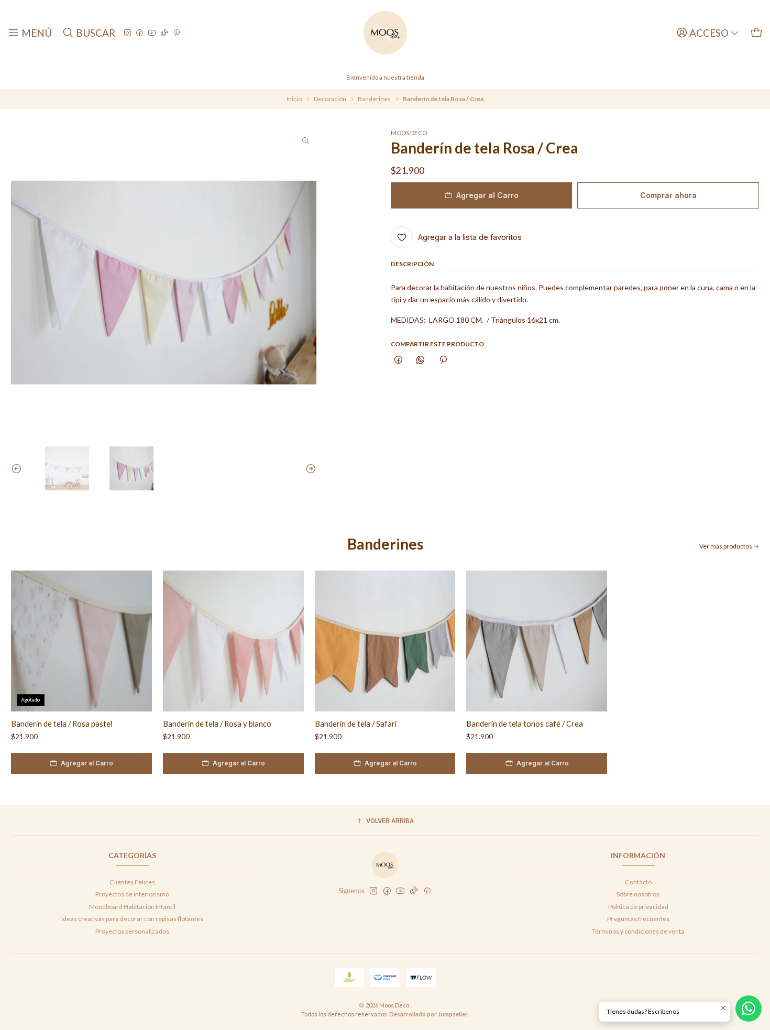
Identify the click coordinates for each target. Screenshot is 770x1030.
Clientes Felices (132, 882)
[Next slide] (308, 468)
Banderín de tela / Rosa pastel (61, 723)
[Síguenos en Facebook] (140, 33)
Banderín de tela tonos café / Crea (524, 723)
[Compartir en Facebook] (398, 361)
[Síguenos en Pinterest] (176, 33)
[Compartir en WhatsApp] (420, 361)
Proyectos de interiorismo (132, 894)
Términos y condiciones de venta (638, 931)
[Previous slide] (19, 468)
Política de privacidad (638, 907)
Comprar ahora (668, 195)
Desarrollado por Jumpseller (428, 1014)
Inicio (294, 99)
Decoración (330, 99)
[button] (385, 821)
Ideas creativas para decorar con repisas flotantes (132, 919)
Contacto (638, 882)
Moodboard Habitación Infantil (132, 907)
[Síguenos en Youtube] (152, 33)
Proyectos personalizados (132, 931)
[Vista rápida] (135, 641)
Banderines (374, 99)
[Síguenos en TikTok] (164, 33)
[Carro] (756, 32)
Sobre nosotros (638, 894)
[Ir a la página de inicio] (385, 32)
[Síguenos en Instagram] (127, 33)
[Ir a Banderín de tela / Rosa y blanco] (233, 641)
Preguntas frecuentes (638, 919)
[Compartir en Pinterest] (443, 361)
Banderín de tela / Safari (356, 723)
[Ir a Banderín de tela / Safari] (385, 641)
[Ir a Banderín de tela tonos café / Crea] (536, 641)
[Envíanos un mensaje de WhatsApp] (748, 1008)
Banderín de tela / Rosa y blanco (217, 723)
